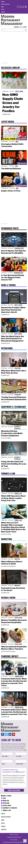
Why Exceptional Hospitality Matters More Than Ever (14, 648)
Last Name (18, 756)
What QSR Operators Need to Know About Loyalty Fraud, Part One (13, 498)
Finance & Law (18, 493)
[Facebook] (18, 7)
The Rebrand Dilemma (11, 168)
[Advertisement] (14, 48)
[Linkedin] (23, 7)
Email (3, 764)
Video (17, 141)
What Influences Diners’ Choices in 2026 (12, 562)
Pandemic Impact (19, 676)
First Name (4, 756)
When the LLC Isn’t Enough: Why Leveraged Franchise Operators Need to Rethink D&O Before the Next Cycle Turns (13, 527)
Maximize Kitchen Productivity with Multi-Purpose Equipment (12, 433)
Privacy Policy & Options (16, 750)
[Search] (25, 30)
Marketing (17, 559)
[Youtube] (26, 7)
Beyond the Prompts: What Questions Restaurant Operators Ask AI (13, 309)
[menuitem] (2, 1)
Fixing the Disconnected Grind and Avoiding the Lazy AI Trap (13, 463)
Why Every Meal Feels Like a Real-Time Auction (13, 372)
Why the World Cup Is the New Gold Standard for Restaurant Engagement (12, 338)
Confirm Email (19, 764)
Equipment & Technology (17, 427)
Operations (18, 368)
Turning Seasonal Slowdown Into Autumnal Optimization (13, 398)
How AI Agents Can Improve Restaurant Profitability (13, 252)
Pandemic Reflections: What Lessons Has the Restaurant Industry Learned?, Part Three (14, 682)
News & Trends (19, 91)
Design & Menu (18, 617)
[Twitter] (20, 7)
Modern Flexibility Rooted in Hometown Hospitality (14, 621)
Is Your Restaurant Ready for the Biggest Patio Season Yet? (12, 277)
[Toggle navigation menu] (25, 841)
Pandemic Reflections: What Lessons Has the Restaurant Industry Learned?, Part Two (14, 712)
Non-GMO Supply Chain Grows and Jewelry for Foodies (12, 103)
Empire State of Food (10, 191)
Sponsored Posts (19, 248)
